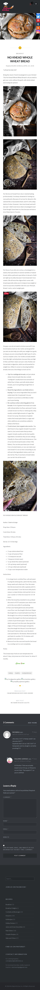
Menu (36, 4)
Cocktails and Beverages (13, 912)
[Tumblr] (38, 24)
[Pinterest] (38, 20)
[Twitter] (38, 17)
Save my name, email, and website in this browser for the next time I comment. (18, 848)
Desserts (8, 916)
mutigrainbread (26, 673)
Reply (35, 732)
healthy (17, 673)
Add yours (32, 723)
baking (11, 673)
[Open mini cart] (30, 5)
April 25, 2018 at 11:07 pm (20, 734)
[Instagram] (38, 31)
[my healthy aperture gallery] (20, 681)
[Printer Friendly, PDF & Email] (20, 663)
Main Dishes (9, 930)
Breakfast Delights (11, 908)
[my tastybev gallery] (28, 679)
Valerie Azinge (16, 66)
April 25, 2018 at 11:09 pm (22, 761)
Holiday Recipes (10, 923)
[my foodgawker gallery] (13, 679)
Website (6, 837)
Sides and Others (11, 938)
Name (5, 821)
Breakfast (20, 53)
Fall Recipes (9, 919)
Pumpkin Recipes (11, 934)
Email (5, 829)
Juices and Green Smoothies (14, 927)
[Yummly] (38, 28)
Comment (7, 797)
